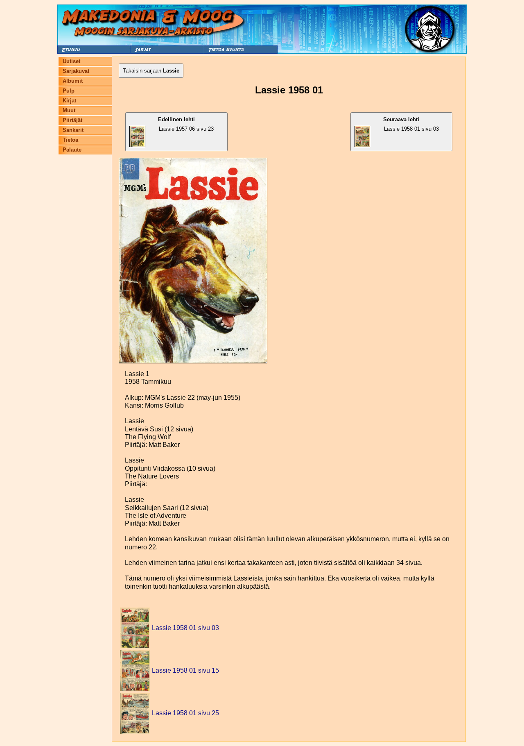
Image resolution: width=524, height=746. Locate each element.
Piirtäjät (72, 120)
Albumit (73, 81)
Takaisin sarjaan (151, 71)
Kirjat (69, 101)
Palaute (72, 150)
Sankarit (73, 130)
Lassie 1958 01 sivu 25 (185, 713)
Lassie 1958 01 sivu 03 (410, 124)
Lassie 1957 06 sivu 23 (186, 124)
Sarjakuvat (76, 71)
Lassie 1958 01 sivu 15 (185, 670)
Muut (69, 110)
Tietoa (70, 140)
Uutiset (71, 61)
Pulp (69, 91)
